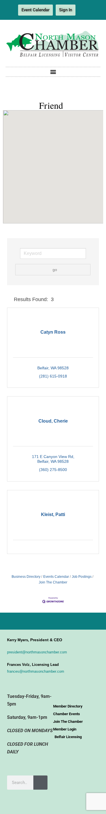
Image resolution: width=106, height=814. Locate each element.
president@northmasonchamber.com (37, 652)
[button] (53, 71)
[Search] (40, 782)
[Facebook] (84, 10)
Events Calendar (56, 577)
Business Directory (26, 577)
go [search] (55, 269)
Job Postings (82, 577)
